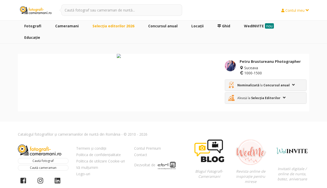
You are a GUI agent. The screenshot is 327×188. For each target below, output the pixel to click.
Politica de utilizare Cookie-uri (100, 161)
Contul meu (295, 10)
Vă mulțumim (87, 167)
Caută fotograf (43, 161)
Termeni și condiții (91, 148)
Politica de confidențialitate (98, 154)
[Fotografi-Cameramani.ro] (36, 10)
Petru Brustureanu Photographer (270, 61)
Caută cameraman (43, 168)
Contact (140, 154)
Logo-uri (83, 173)
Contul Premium (147, 148)
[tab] (265, 85)
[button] (265, 85)
